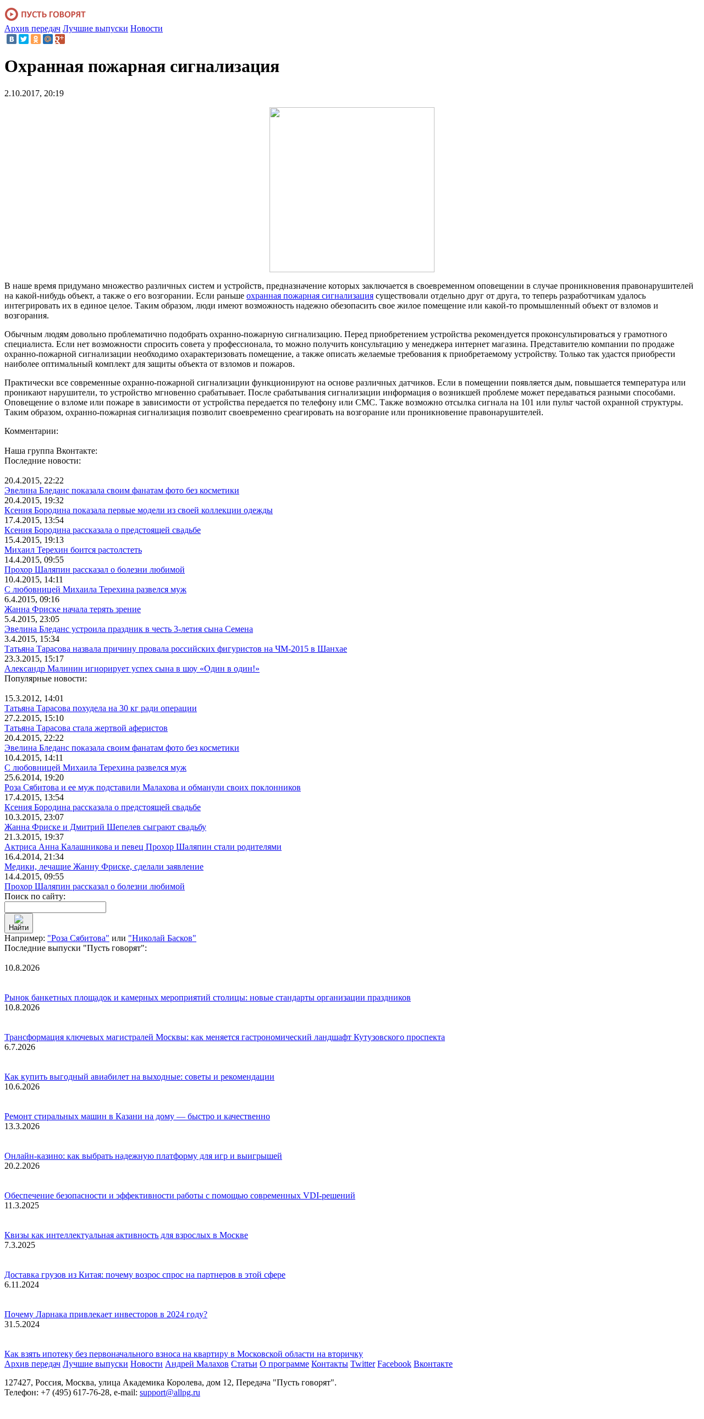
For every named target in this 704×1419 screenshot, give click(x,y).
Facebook (394, 1363)
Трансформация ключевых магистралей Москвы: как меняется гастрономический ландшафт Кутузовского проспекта (224, 1037)
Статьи (244, 1363)
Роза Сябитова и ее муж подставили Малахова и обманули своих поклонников (152, 787)
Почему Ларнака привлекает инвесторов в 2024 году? (105, 1314)
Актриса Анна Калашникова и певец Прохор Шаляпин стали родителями (143, 846)
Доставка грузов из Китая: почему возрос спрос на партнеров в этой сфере (144, 1274)
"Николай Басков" (162, 938)
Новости (146, 28)
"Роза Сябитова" (78, 938)
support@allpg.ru (170, 1392)
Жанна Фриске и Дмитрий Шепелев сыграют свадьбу (105, 827)
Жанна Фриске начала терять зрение (72, 609)
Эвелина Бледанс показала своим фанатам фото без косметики (121, 490)
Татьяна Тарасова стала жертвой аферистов (86, 728)
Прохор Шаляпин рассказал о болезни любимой (94, 569)
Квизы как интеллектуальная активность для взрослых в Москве (126, 1235)
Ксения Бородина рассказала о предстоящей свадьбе (102, 530)
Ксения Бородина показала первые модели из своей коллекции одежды (138, 510)
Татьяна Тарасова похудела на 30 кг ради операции (100, 708)
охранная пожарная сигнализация (309, 295)
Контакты (329, 1363)
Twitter (362, 1363)
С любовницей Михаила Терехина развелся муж (95, 589)
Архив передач (32, 28)
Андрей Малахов (197, 1363)
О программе (284, 1363)
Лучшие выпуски (95, 28)
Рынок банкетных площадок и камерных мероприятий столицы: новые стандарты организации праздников (207, 997)
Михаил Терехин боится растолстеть (73, 549)
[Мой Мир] (48, 39)
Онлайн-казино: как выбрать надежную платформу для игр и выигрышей (143, 1155)
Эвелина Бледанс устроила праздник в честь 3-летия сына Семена (128, 629)
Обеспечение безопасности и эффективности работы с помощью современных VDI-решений (179, 1195)
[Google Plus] (60, 39)
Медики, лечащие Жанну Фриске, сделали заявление (104, 866)
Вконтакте (433, 1363)
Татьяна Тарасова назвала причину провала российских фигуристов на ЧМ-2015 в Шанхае (175, 648)
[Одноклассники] (36, 39)
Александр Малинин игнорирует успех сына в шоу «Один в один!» (132, 668)
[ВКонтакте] (11, 39)
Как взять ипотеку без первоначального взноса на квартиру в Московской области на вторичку (183, 1353)
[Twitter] (24, 39)
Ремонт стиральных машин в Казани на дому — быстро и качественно (137, 1116)
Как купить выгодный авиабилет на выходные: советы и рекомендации (139, 1076)
